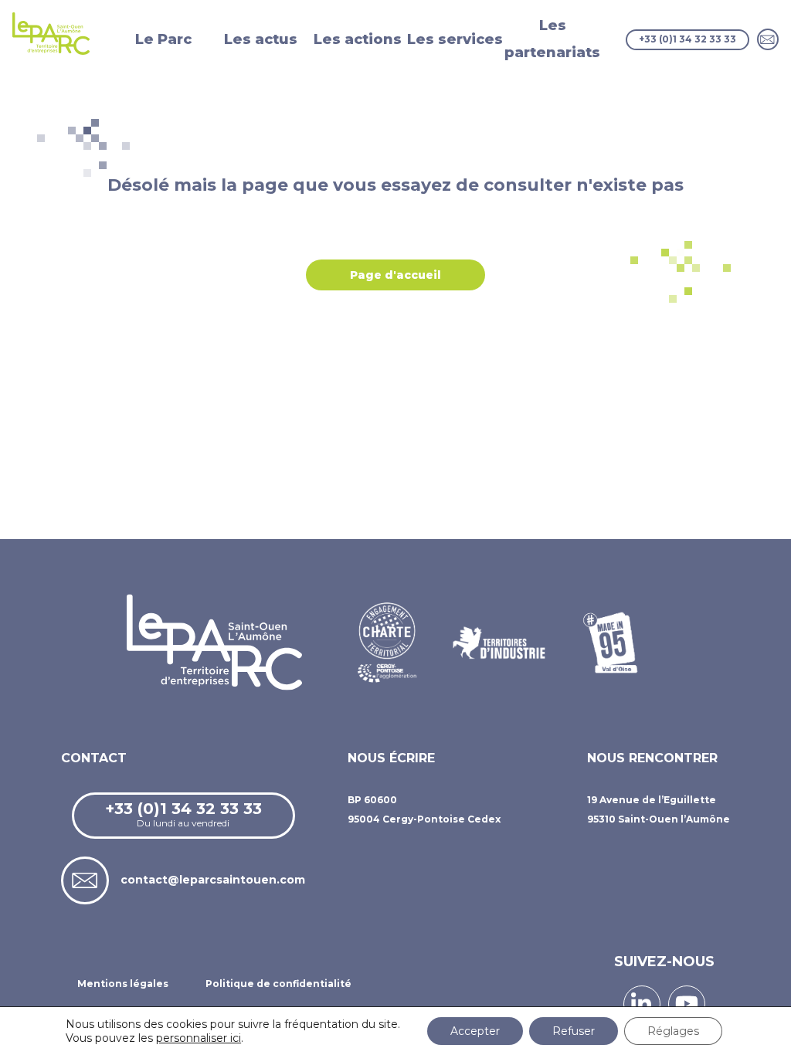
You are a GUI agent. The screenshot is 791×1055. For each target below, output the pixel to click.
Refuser (573, 1031)
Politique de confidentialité (278, 983)
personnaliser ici (198, 1038)
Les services (455, 39)
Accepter (475, 1031)
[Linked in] (641, 1004)
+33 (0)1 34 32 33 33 (687, 39)
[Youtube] (686, 1004)
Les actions (358, 39)
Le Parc (163, 39)
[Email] (768, 39)
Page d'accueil (395, 275)
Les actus (260, 39)
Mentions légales (122, 983)
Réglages (673, 1031)
